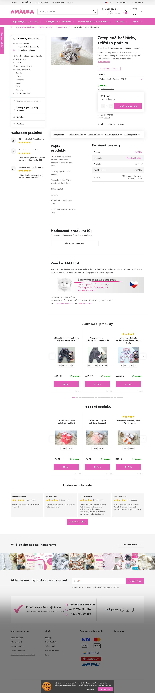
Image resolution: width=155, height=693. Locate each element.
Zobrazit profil (130, 544)
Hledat (94, 11)
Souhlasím (106, 689)
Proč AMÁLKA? (26, 2)
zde (110, 685)
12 (112, 397)
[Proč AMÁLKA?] (97, 284)
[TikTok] (133, 610)
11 (108, 397)
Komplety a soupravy (23, 93)
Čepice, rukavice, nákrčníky (29, 101)
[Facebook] (122, 610)
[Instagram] (127, 610)
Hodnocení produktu (76, 135)
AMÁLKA (107, 118)
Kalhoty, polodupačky (23, 69)
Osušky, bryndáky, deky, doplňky (28, 109)
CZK (110, 2)
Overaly (18, 63)
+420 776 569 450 (80, 614)
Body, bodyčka (21, 59)
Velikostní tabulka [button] (109, 69)
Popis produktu (58, 135)
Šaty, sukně (20, 90)
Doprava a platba (42, 2)
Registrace (139, 2)
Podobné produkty (131, 135)
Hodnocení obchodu (77, 485)
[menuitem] (27, 21)
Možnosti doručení (107, 89)
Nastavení (90, 689)
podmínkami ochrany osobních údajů (106, 587)
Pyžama (18, 76)
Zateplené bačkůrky (26, 50)
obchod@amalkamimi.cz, (65, 303)
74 (66, 365)
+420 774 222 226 (112, 10)
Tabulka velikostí (58, 2)
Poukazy (20, 124)
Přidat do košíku (128, 106)
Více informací (104, 61)
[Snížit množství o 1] (103, 106)
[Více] (137, 21)
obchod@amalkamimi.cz (82, 604)
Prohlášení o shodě (52, 650)
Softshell (21, 117)
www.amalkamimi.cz (86, 303)
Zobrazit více (77, 522)
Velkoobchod (50, 646)
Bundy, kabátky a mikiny (24, 66)
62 (60, 365)
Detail (66, 384)
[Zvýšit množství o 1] (111, 106)
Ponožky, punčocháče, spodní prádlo (29, 56)
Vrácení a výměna (17, 646)
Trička (18, 86)
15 (121, 397)
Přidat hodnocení (75, 243)
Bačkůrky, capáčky (22, 43)
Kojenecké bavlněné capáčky (28, 47)
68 (63, 365)
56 (89, 365)
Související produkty (112, 135)
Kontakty (14, 2)
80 (70, 365)
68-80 (69, 448)
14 (118, 397)
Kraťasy (18, 83)
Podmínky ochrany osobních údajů (23, 655)
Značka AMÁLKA (94, 135)
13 (115, 397)
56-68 (63, 448)
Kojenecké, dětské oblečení (29, 38)
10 (105, 397)
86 (106, 365)
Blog (47, 655)
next (143, 356)
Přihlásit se (134, 581)
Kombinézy (20, 80)
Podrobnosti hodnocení (131, 48)
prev (52, 356)
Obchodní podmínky (18, 650)
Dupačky (19, 73)
